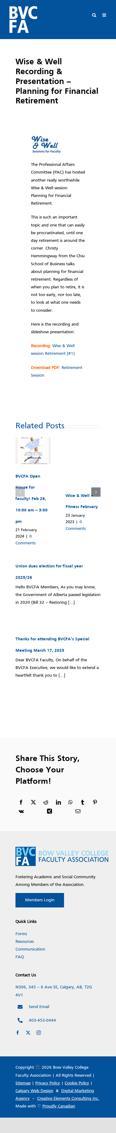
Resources (24, 942)
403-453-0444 (42, 1021)
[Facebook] (21, 802)
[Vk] (21, 811)
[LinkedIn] (58, 802)
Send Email (39, 1007)
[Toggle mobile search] (94, 15)
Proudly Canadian (58, 1106)
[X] (33, 802)
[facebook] (17, 1033)
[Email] (78, 811)
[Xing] (49, 811)
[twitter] (28, 1033)
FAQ (19, 957)
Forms (21, 934)
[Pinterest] (95, 802)
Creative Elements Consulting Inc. (68, 1099)
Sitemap (23, 1083)
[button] (20, 492)
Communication (30, 949)
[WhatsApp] (70, 802)
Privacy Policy (47, 1083)
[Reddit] (45, 802)
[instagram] (39, 1033)
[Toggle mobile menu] (104, 15)
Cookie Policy (77, 1083)
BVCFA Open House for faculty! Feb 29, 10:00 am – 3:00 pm (31, 499)
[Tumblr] (82, 802)
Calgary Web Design (34, 1091)
